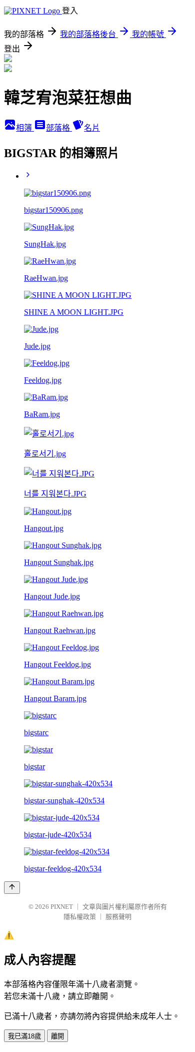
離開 (57, 1036)
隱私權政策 (80, 916)
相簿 (25, 128)
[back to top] (12, 887)
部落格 (59, 128)
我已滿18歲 (24, 1036)
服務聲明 (119, 916)
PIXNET (61, 906)
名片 (92, 128)
